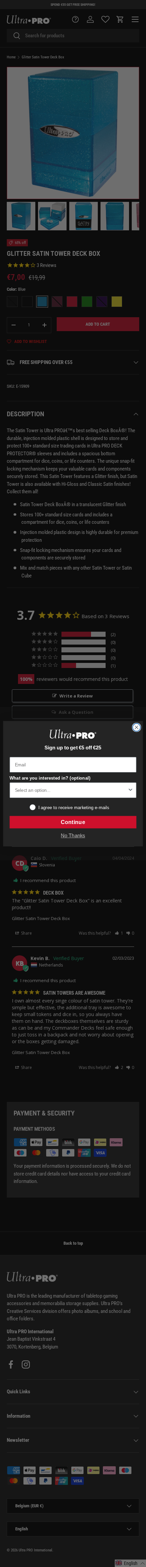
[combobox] (71, 790)
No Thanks (73, 835)
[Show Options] (130, 790)
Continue (73, 822)
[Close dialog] (137, 727)
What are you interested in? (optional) (50, 778)
